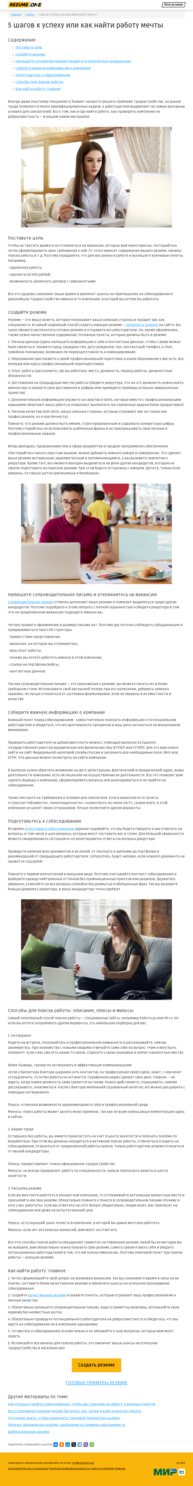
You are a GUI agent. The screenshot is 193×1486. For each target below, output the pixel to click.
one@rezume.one (83, 1463)
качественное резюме (47, 1295)
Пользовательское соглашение (28, 1468)
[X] (73, 1444)
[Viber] (85, 1444)
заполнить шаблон (142, 325)
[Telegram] (79, 1444)
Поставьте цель (28, 47)
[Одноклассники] (61, 1444)
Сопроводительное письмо (31, 602)
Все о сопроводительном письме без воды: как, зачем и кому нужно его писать (74, 1411)
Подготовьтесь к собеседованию (42, 75)
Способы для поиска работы (39, 82)
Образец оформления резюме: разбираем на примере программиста (66, 1425)
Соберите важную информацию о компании (53, 68)
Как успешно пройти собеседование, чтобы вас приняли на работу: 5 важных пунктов (81, 1404)
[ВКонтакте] (55, 1444)
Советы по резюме (102, 1468)
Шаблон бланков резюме (28, 1432)
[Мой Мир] (67, 1444)
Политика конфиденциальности (69, 1468)
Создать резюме (96, 1365)
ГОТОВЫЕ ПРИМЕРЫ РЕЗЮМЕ (96, 1383)
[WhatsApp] (92, 1444)
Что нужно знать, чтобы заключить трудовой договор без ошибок (64, 1418)
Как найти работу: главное (38, 89)
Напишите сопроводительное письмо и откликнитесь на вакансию (73, 61)
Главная (16, 14)
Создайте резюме (30, 54)
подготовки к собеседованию (49, 829)
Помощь (120, 1468)
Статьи (29, 14)
